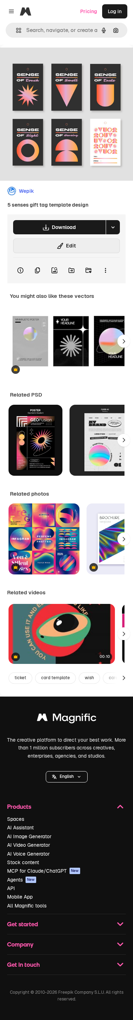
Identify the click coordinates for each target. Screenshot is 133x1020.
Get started (22, 924)
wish (89, 678)
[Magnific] (66, 719)
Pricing (88, 11)
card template (55, 678)
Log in (115, 11)
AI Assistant (20, 827)
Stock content (23, 862)
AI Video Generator (28, 845)
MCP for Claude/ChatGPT (43, 871)
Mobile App (20, 897)
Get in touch (23, 964)
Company (20, 944)
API (11, 888)
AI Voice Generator (28, 854)
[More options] (105, 270)
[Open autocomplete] (16, 30)
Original (45, 61)
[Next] (123, 341)
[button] (67, 776)
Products (19, 806)
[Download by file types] (113, 227)
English (67, 776)
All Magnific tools (26, 905)
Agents (21, 880)
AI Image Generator (29, 836)
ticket (20, 678)
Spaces (15, 819)
